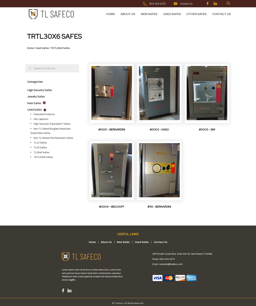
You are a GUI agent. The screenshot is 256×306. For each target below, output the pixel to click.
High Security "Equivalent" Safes (52, 124)
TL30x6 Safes (41, 152)
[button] (228, 3)
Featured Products (44, 114)
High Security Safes (39, 90)
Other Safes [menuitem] (197, 14)
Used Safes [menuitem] (172, 14)
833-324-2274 (167, 259)
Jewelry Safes (36, 96)
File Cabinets (41, 119)
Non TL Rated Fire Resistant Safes (53, 138)
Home (30, 48)
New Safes (34, 103)
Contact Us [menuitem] (221, 14)
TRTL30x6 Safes (43, 157)
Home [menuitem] (110, 14)
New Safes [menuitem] (149, 14)
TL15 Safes (40, 142)
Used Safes (42, 48)
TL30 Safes (40, 147)
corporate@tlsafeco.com (171, 264)
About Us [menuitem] (128, 14)
